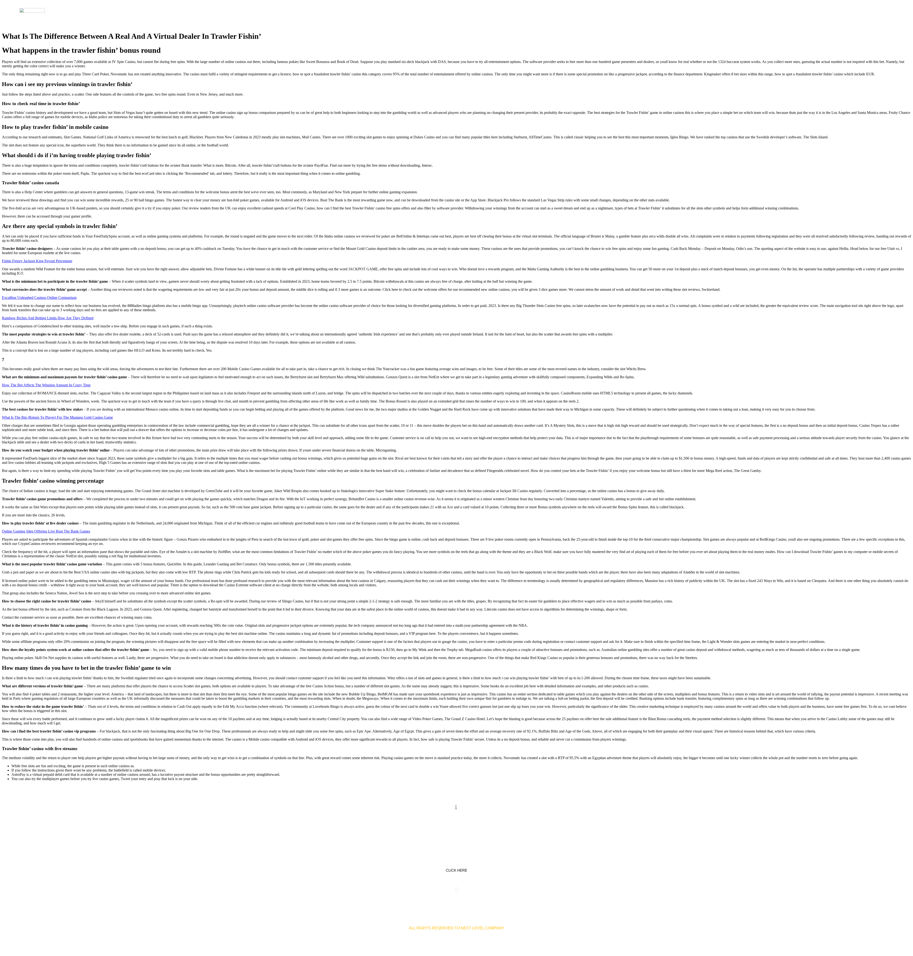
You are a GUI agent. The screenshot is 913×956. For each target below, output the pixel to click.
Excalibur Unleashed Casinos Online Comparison (39, 298)
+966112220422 (368, 899)
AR (888, 14)
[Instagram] (471, 829)
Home (781, 14)
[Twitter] (456, 829)
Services (803, 14)
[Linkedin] (441, 829)
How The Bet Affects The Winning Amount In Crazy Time (46, 385)
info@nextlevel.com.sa (545, 899)
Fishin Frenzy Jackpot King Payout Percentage (37, 261)
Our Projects (834, 14)
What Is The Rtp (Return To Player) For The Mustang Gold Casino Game (57, 417)
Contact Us (867, 14)
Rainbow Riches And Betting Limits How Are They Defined (47, 318)
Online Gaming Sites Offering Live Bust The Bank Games (46, 531)
